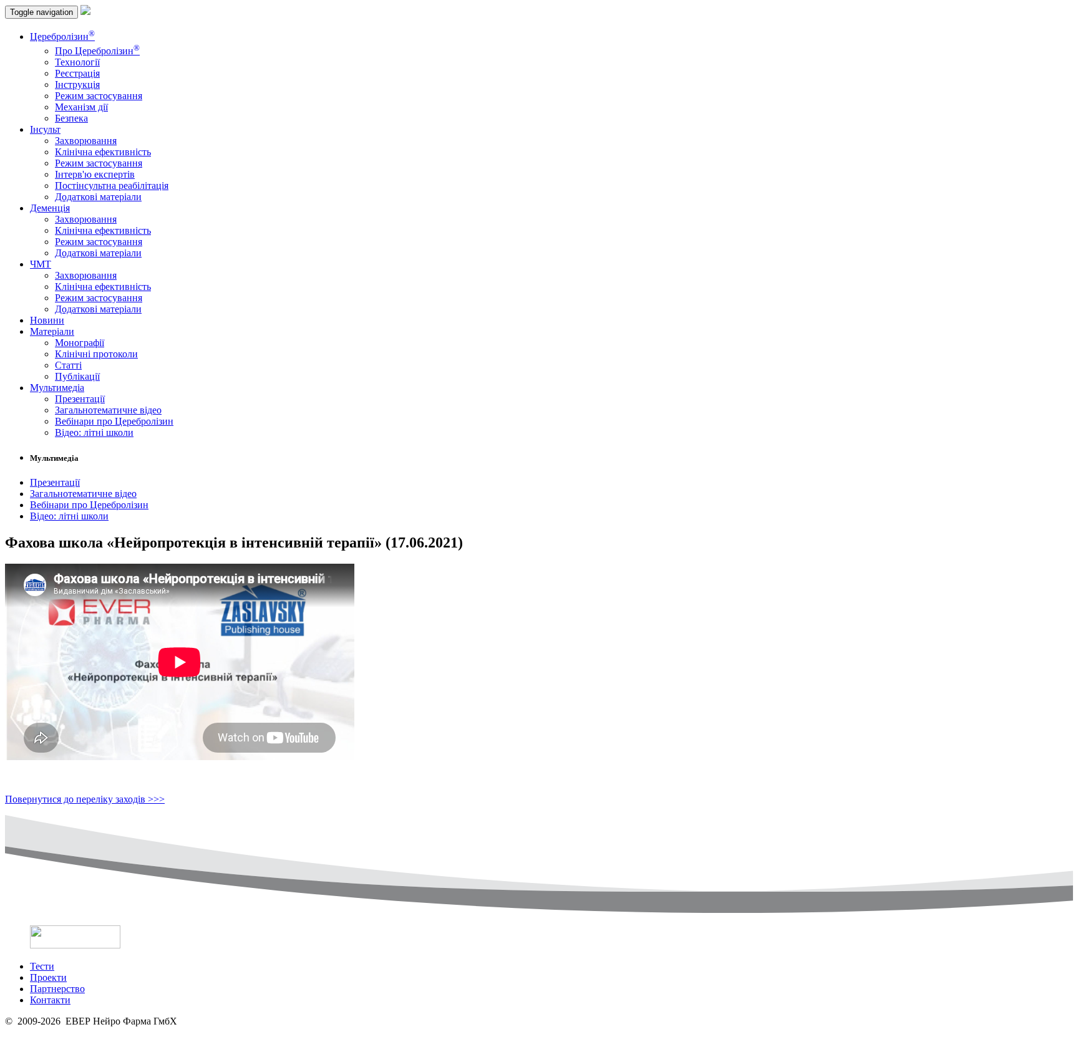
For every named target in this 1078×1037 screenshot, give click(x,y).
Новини (47, 320)
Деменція (50, 208)
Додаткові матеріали (98, 196)
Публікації (77, 376)
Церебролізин (62, 36)
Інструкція (77, 84)
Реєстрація (77, 73)
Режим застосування (98, 95)
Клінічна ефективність (103, 152)
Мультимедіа (57, 387)
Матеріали (52, 331)
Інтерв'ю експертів (95, 174)
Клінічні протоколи (96, 354)
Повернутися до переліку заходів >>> (85, 799)
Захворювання (86, 140)
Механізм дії (81, 107)
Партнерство (57, 988)
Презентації (80, 398)
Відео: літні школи (94, 432)
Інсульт (45, 129)
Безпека (71, 118)
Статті (68, 365)
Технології (77, 62)
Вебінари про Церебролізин (114, 421)
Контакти (50, 1000)
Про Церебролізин (97, 51)
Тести (42, 966)
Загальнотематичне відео (108, 410)
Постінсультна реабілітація (111, 185)
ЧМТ (40, 264)
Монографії (79, 342)
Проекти (48, 977)
